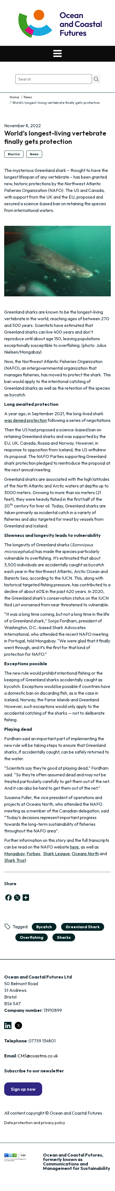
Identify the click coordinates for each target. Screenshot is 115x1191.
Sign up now (23, 1089)
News (28, 97)
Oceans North (85, 853)
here (74, 847)
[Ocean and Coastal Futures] (59, 24)
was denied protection (25, 420)
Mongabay (14, 853)
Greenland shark (83, 926)
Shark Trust (15, 860)
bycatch (44, 926)
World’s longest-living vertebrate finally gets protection (55, 137)
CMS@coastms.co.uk (38, 1056)
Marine (14, 154)
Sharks (64, 937)
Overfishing (31, 937)
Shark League (56, 853)
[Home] (15, 97)
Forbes (33, 853)
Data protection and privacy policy (34, 1122)
